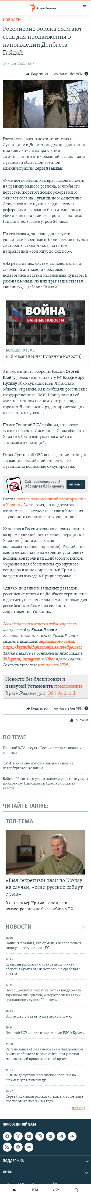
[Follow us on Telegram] (61, 1136)
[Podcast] (18, 1147)
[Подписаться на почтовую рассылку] (28, 1147)
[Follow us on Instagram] (39, 1136)
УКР (55, 1190)
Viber (50, 659)
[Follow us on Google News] (50, 1136)
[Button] (37, 74)
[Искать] (77, 1190)
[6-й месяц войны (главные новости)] (45, 322)
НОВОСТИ (19, 927)
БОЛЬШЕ (78, 1109)
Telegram (11, 659)
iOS (50, 693)
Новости (12, 20)
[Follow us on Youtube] (28, 1136)
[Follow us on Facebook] (7, 1136)
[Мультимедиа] (14, 1190)
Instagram (31, 659)
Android (66, 693)
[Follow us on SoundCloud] (72, 1136)
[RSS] (7, 1147)
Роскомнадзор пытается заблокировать (40, 624)
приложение (68, 686)
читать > (76, 484)
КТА (35, 1190)
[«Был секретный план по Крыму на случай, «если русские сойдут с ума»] (45, 852)
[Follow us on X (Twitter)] (18, 1136)
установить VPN (52, 665)
